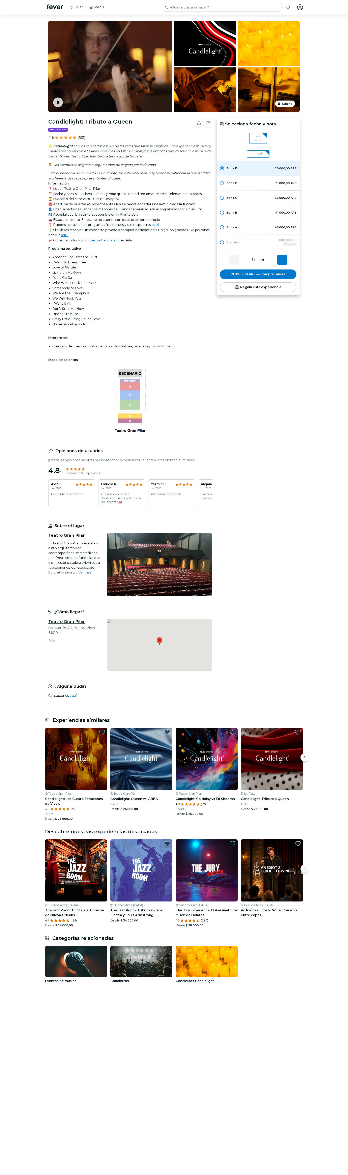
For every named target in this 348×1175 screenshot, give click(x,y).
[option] (258, 168)
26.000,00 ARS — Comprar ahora (258, 274)
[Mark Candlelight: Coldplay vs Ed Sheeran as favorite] (232, 732)
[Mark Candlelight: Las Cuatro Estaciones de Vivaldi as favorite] (102, 732)
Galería (287, 104)
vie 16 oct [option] (258, 138)
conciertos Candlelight (102, 240)
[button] (258, 168)
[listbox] (258, 138)
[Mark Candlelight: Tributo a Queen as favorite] (208, 123)
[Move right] (304, 757)
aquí (155, 225)
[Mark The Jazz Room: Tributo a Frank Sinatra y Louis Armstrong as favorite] (167, 843)
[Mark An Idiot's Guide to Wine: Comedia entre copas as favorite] (297, 843)
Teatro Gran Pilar (66, 621)
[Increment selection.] (282, 260)
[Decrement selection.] (234, 260)
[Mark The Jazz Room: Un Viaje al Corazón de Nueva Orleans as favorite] (102, 843)
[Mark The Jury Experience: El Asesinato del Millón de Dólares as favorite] (232, 843)
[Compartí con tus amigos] (199, 123)
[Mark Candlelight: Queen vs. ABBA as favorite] (167, 732)
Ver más (84, 572)
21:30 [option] (258, 154)
